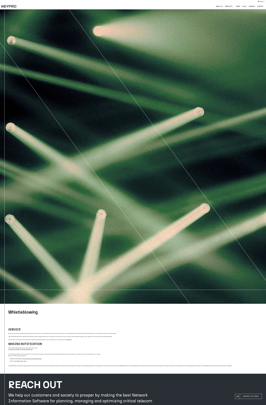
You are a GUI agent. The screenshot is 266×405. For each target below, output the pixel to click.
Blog (244, 6)
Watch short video (21, 361)
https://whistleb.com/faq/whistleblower (32, 358)
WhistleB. (69, 339)
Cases (238, 6)
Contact (260, 6)
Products (228, 6)
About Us (219, 6)
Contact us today (251, 396)
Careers (252, 6)
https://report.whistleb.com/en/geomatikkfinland (20, 349)
